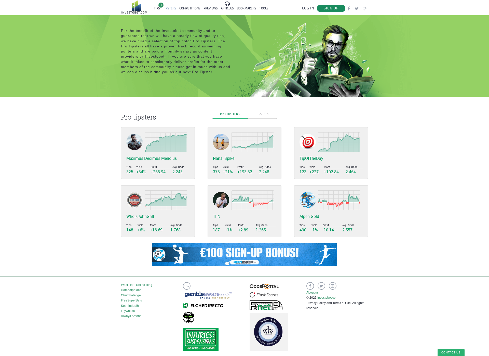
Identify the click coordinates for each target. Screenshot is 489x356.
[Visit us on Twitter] (356, 8)
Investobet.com (327, 297)
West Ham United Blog (136, 284)
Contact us (451, 352)
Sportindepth (130, 305)
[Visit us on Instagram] (364, 8)
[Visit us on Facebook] (348, 8)
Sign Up (331, 8)
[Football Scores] (264, 294)
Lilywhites (128, 310)
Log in (308, 8)
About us (312, 292)
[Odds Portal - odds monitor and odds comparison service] (264, 286)
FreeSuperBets (131, 300)
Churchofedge (131, 295)
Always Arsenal (131, 315)
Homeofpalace (131, 289)
